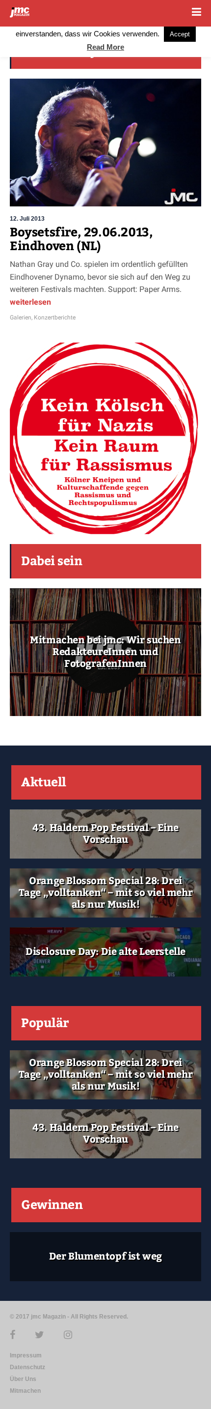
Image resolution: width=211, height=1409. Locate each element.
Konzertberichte (55, 317)
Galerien (20, 317)
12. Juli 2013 (27, 218)
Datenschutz (27, 1367)
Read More (105, 47)
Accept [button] (180, 34)
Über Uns (23, 1379)
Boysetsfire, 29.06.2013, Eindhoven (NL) (81, 239)
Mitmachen (25, 1390)
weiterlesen (30, 302)
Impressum (26, 1355)
